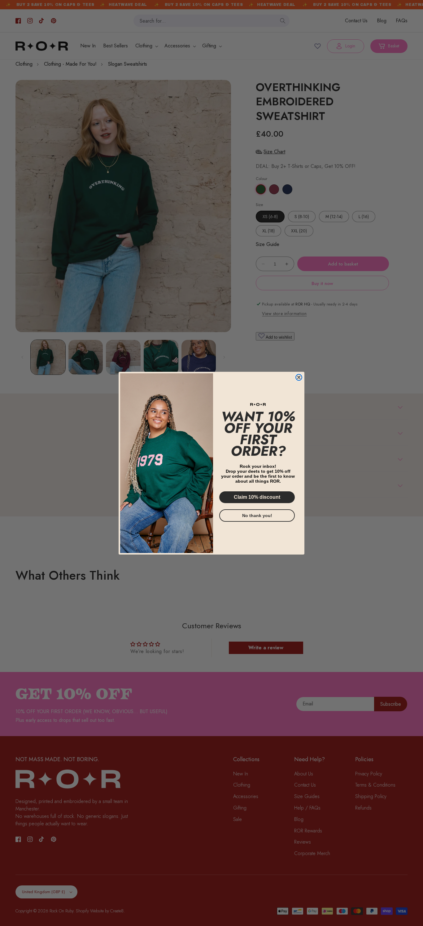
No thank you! (257, 515)
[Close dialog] (299, 377)
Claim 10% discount (257, 496)
